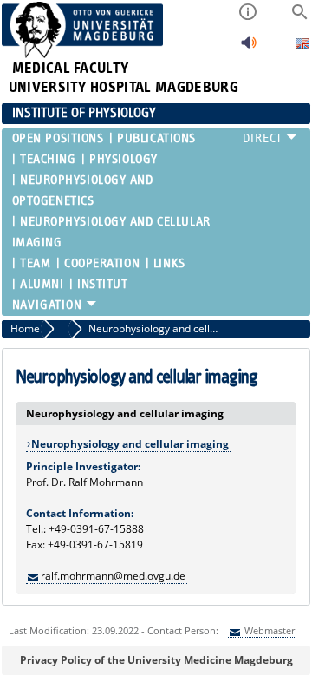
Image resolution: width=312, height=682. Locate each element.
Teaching (47, 159)
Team (35, 263)
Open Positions (58, 138)
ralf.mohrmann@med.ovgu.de (113, 575)
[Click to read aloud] (248, 47)
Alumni (41, 284)
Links (169, 263)
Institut (102, 284)
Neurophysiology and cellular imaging (111, 232)
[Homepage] (83, 54)
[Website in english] (302, 45)
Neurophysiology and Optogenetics (82, 190)
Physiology (123, 159)
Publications (156, 138)
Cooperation (102, 263)
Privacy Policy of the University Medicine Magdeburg (156, 659)
